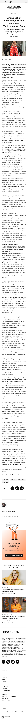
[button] (3, 717)
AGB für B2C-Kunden (6, 716)
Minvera (5, 482)
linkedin (17, 488)
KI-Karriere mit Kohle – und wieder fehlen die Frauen (13, 590)
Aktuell (13, 479)
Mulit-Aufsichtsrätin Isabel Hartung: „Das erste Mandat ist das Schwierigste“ (13, 618)
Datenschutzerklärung (20, 711)
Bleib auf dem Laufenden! (14, 545)
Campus (4, 692)
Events (4, 688)
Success (5, 479)
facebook (12, 488)
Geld (3, 673)
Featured (21, 479)
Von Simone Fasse (7, 622)
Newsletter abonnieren (13, 555)
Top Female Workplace (10, 696)
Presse (8, 711)
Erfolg (4, 671)
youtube (17, 662)
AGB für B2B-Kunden (12, 714)
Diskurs (5, 681)
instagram (8, 662)
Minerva (5, 694)
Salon (4, 679)
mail (22, 488)
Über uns (5, 686)
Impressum (4, 714)
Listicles (5, 698)
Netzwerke (6, 690)
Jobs (13, 711)
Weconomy (6, 701)
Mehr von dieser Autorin (9, 516)
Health (4, 677)
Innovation (6, 675)
